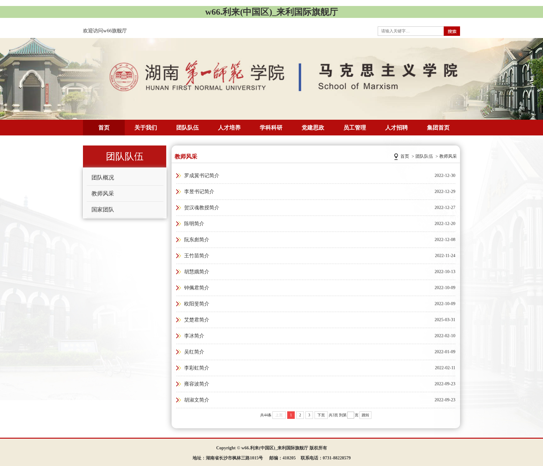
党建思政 (313, 127)
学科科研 (271, 127)
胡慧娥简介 (196, 271)
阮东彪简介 (196, 239)
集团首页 (438, 127)
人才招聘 (396, 127)
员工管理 (354, 127)
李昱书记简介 (199, 191)
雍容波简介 (196, 384)
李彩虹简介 (196, 367)
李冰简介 (194, 335)
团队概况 (102, 177)
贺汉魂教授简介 (201, 207)
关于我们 (145, 127)
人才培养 (229, 127)
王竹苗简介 (196, 255)
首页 (104, 127)
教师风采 (102, 193)
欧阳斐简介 (196, 303)
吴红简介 (194, 351)
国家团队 (102, 209)
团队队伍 (187, 127)
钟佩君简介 (196, 287)
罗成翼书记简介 (201, 175)
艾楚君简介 (196, 319)
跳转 (365, 415)
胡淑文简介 (196, 400)
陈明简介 (194, 223)
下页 (321, 415)
